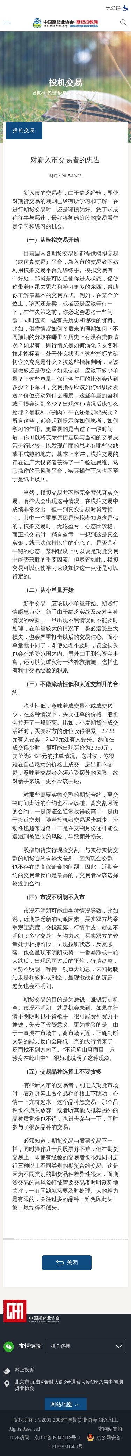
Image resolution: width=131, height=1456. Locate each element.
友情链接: (31, 1346)
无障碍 (113, 8)
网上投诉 (24, 1369)
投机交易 (90, 93)
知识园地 (51, 93)
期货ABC (71, 93)
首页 (36, 93)
